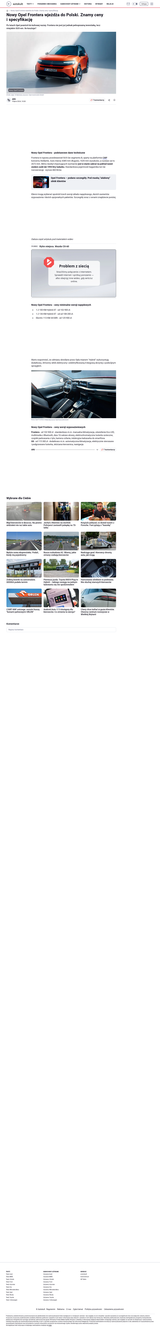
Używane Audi (47, 1274)
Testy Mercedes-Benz (12, 1289)
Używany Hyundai (49, 1284)
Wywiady (99, 4)
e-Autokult (83, 1274)
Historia (88, 4)
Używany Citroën (48, 1279)
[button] (135, 3)
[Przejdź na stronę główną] (8, 5)
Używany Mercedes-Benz (51, 1289)
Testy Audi (9, 1274)
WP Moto (83, 1279)
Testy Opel (9, 1292)
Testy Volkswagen (11, 1300)
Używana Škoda (48, 1295)
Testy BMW (9, 1277)
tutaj (50, 1325)
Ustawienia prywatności (113, 1309)
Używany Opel (47, 1292)
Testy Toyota (10, 1297)
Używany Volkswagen (50, 1300)
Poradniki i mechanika (47, 4)
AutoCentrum (84, 1277)
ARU (14, 99)
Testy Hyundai (10, 1284)
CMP (105, 157)
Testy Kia (9, 1287)
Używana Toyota (48, 1297)
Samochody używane (69, 4)
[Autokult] (20, 4)
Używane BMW (48, 1277)
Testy (29, 4)
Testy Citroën (10, 1279)
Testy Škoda (10, 1295)
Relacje (110, 4)
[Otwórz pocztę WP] (128, 4)
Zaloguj (144, 4)
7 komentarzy (98, 100)
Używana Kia (47, 1287)
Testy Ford (9, 1282)
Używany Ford (47, 1282)
